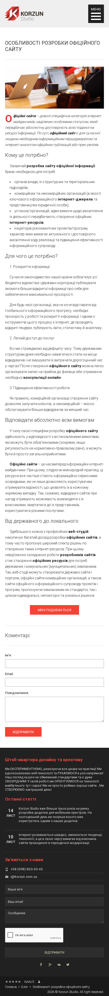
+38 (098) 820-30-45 (27, 869)
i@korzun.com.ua (24, 877)
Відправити (23, 732)
